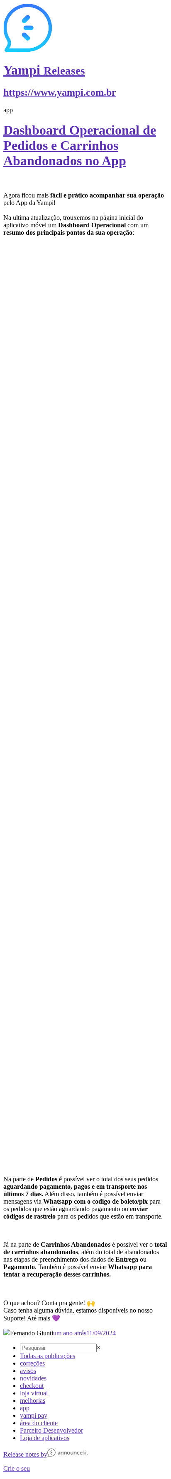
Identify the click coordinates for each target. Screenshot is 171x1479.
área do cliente (39, 1422)
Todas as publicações (47, 1355)
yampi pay (33, 1415)
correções (32, 1363)
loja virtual (34, 1393)
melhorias (32, 1400)
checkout (32, 1385)
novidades (33, 1378)
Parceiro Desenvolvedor (51, 1430)
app (24, 1408)
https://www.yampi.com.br (59, 92)
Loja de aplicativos (44, 1437)
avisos (28, 1370)
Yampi (44, 70)
